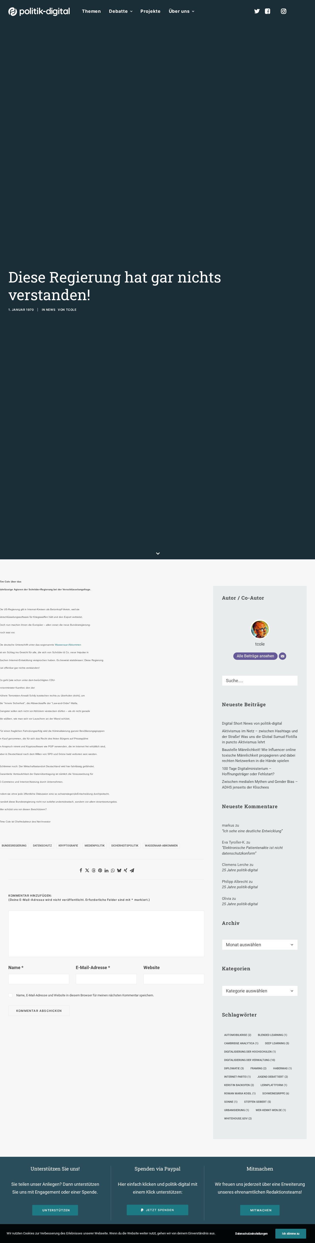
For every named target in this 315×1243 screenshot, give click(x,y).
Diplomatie (234, 1068)
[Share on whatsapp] (113, 870)
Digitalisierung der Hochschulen (250, 1051)
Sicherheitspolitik (124, 845)
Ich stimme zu (290, 1233)
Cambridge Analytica (241, 1043)
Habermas (282, 1068)
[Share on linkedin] (106, 870)
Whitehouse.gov (238, 1118)
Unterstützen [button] (56, 1210)
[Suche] (260, 680)
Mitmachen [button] (261, 1210)
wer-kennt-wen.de (271, 1110)
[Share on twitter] (87, 870)
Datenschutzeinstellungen (251, 1233)
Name (15, 967)
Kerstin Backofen (239, 1085)
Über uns (179, 11)
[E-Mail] (282, 656)
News (50, 309)
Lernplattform (274, 1085)
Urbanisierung (236, 1110)
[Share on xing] (125, 870)
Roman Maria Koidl (240, 1093)
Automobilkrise (237, 1035)
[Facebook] (269, 11)
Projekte (150, 11)
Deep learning (277, 1043)
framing (259, 1068)
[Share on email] (132, 870)
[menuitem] (91, 11)
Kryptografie (68, 845)
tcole (71, 309)
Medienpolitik (95, 845)
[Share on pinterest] (100, 870)
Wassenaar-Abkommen (68, 644)
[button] (304, 11)
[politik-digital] (39, 11)
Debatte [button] (118, 11)
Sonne (230, 1101)
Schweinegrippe (275, 1093)
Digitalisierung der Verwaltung (249, 1060)
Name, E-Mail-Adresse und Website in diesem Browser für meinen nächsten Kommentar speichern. (85, 995)
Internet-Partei (237, 1076)
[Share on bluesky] (119, 870)
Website (151, 967)
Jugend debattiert (272, 1076)
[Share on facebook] (81, 870)
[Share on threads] (93, 870)
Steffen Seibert (257, 1101)
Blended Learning (272, 1035)
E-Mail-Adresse (93, 967)
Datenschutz (42, 845)
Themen (91, 11)
